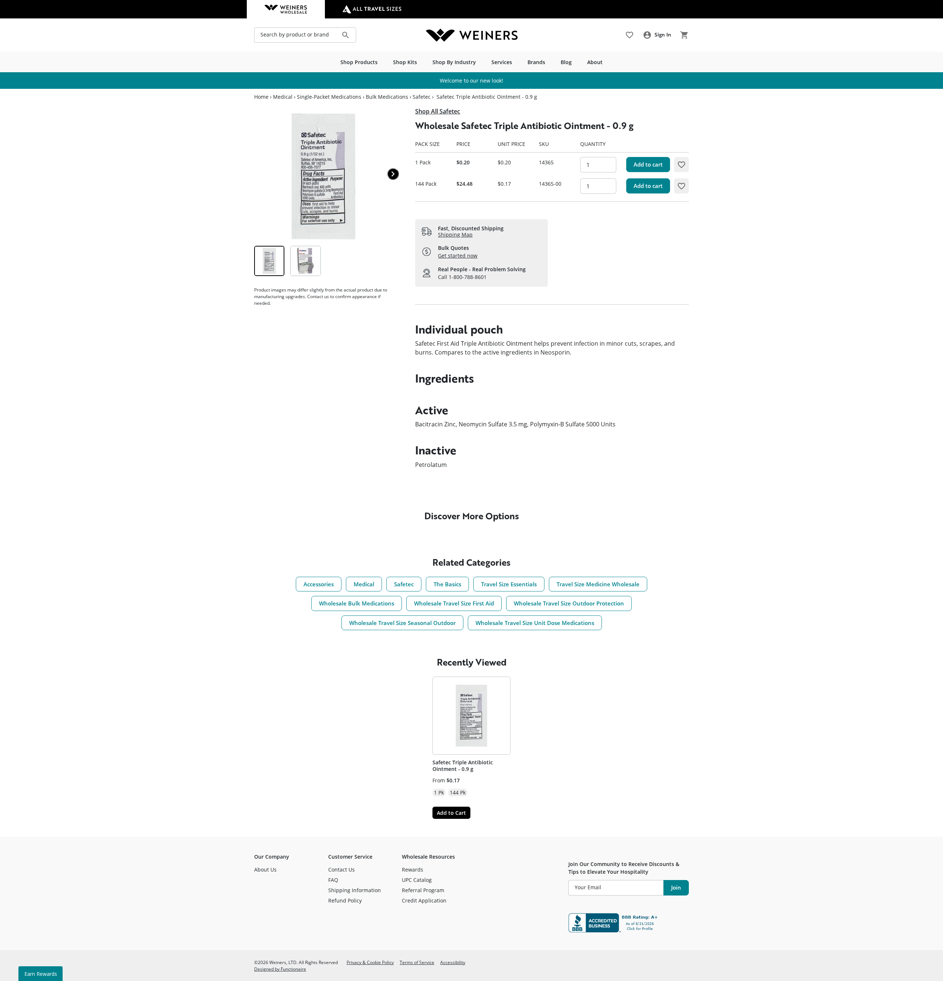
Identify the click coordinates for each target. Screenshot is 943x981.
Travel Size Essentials (509, 584)
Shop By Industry (454, 62)
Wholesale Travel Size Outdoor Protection (569, 603)
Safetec (422, 97)
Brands (536, 62)
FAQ (333, 879)
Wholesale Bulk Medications (356, 603)
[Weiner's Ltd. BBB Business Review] (628, 922)
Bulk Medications (387, 97)
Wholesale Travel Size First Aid (454, 603)
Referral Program (423, 890)
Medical (282, 97)
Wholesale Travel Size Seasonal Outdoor (402, 622)
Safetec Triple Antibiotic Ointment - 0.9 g (462, 765)
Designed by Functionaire (280, 969)
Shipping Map (455, 234)
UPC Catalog (417, 879)
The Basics (447, 584)
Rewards (412, 869)
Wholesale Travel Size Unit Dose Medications (535, 622)
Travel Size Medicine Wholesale (598, 584)
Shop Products (359, 62)
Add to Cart (451, 812)
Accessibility (452, 962)
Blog (566, 62)
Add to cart (648, 164)
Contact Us (341, 869)
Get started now (457, 255)
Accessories (319, 584)
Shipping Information (354, 890)
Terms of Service (417, 962)
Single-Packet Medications (329, 97)
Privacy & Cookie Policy (370, 962)
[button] (681, 164)
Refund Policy (345, 900)
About (595, 62)
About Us (265, 869)
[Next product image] (393, 174)
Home (261, 97)
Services (501, 62)
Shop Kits (405, 62)
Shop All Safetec (437, 111)
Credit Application (424, 900)
